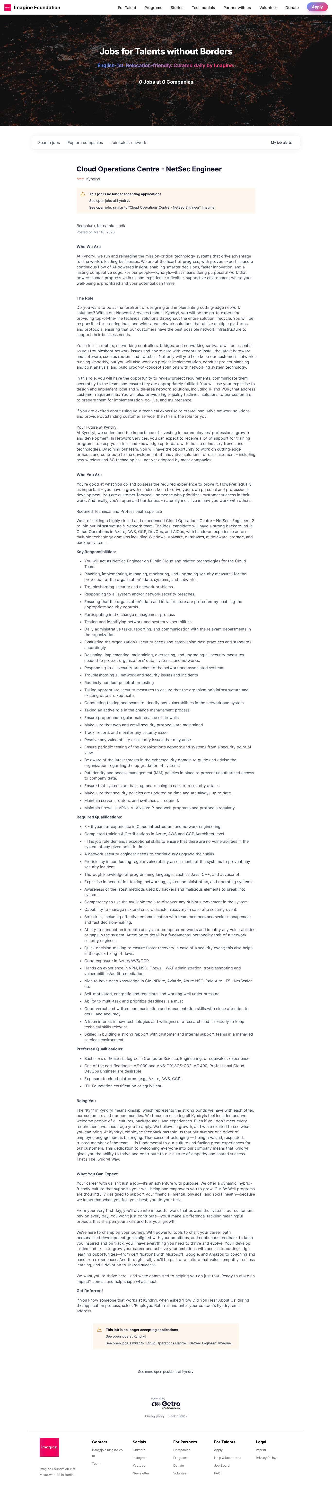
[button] (8, 7)
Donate (292, 7)
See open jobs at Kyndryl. (109, 200)
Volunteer (268, 7)
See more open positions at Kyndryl (166, 1371)
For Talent (127, 7)
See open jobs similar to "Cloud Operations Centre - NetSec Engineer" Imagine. (152, 207)
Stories (177, 7)
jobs (49, 142)
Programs (153, 7)
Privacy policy (155, 1416)
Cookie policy (177, 1416)
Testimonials (203, 7)
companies (85, 142)
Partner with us (237, 7)
